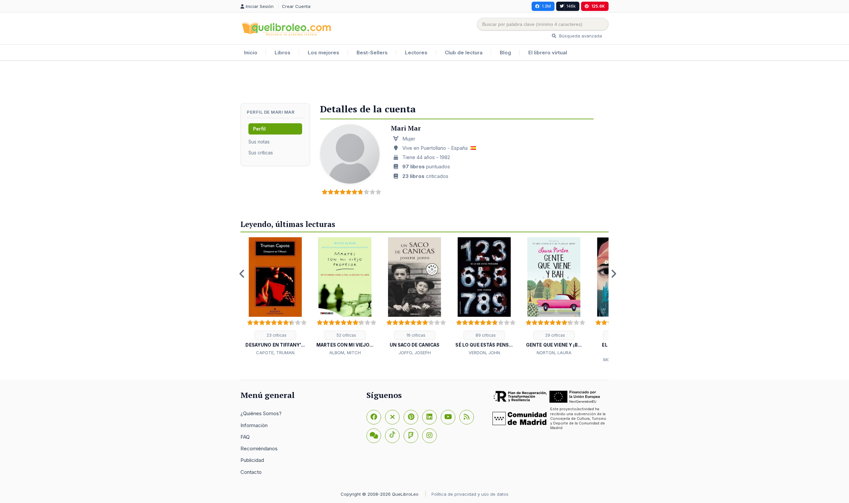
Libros (283, 52)
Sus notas (259, 141)
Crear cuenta (296, 6)
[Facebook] (373, 417)
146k (571, 6)
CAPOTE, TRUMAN (275, 352)
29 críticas (554, 335)
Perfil (259, 129)
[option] (275, 297)
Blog (505, 52)
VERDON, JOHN (484, 352)
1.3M (546, 6)
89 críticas (485, 335)
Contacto (251, 472)
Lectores (416, 52)
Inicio (250, 52)
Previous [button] (242, 273)
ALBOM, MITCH (345, 352)
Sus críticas (260, 152)
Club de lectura (464, 52)
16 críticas (415, 335)
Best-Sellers (372, 52)
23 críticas (276, 335)
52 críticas (346, 335)
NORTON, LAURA (554, 352)
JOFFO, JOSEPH (415, 352)
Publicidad (252, 460)
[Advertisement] (424, 82)
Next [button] (613, 273)
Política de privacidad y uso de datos (469, 494)
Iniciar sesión (260, 6)
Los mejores (323, 52)
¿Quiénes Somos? (261, 413)
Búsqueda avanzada (580, 35)
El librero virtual (547, 52)
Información (254, 425)
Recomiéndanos (259, 448)
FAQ (245, 437)
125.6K (598, 6)
